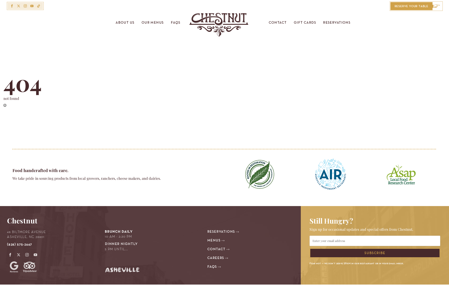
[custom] (38, 6)
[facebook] (12, 6)
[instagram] (25, 6)
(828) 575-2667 (19, 244)
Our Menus (153, 22)
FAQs (175, 22)
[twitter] (18, 6)
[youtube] (32, 6)
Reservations (336, 22)
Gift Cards (305, 22)
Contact (278, 22)
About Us (125, 22)
